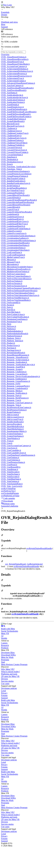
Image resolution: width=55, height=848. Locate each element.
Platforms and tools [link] (9, 674)
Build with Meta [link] (8, 629)
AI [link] (2, 636)
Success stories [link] (7, 681)
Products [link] (4, 648)
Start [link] (3, 662)
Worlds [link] (4, 638)
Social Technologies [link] (9, 631)
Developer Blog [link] (8, 652)
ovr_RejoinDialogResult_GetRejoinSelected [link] (24, 564)
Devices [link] (4, 679)
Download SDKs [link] (8, 655)
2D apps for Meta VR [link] (10, 676)
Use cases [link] (5, 683)
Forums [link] (4, 695)
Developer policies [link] (9, 688)
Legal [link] (3, 691)
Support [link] (4, 698)
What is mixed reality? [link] (10, 671)
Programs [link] (5, 660)
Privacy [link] (4, 693)
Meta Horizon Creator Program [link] (14, 664)
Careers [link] (4, 643)
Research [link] (5, 645)
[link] (6, 5)
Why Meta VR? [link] (8, 669)
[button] (27, 2)
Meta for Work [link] (7, 657)
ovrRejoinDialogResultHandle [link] (39, 548)
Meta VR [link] (5, 633)
